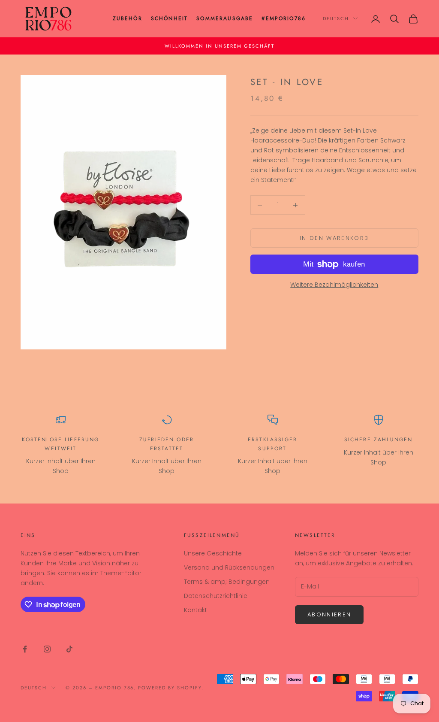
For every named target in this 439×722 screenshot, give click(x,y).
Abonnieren (329, 614)
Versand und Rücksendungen (229, 567)
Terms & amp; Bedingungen (227, 581)
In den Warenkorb (334, 238)
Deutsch (336, 18)
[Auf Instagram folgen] (47, 649)
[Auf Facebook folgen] (25, 649)
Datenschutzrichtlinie (215, 596)
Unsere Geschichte (213, 553)
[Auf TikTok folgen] (69, 649)
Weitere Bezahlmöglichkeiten (334, 284)
